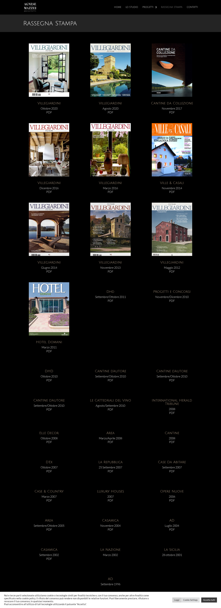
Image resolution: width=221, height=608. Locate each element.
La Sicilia (172, 550)
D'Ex (49, 462)
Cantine (172, 433)
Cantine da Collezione (172, 103)
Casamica (110, 520)
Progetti (147, 7)
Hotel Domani (49, 342)
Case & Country (49, 491)
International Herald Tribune (172, 402)
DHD (49, 371)
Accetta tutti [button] (209, 600)
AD (171, 520)
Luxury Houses (110, 491)
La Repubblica (110, 462)
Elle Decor (49, 433)
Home (117, 7)
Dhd (110, 292)
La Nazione (110, 550)
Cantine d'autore (110, 371)
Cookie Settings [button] (190, 600)
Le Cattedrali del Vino (110, 400)
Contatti (192, 7)
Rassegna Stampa (171, 7)
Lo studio (132, 7)
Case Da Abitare (172, 462)
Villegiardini (49, 103)
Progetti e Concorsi (172, 292)
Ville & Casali (172, 183)
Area (110, 433)
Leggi (176, 600)
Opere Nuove (172, 491)
